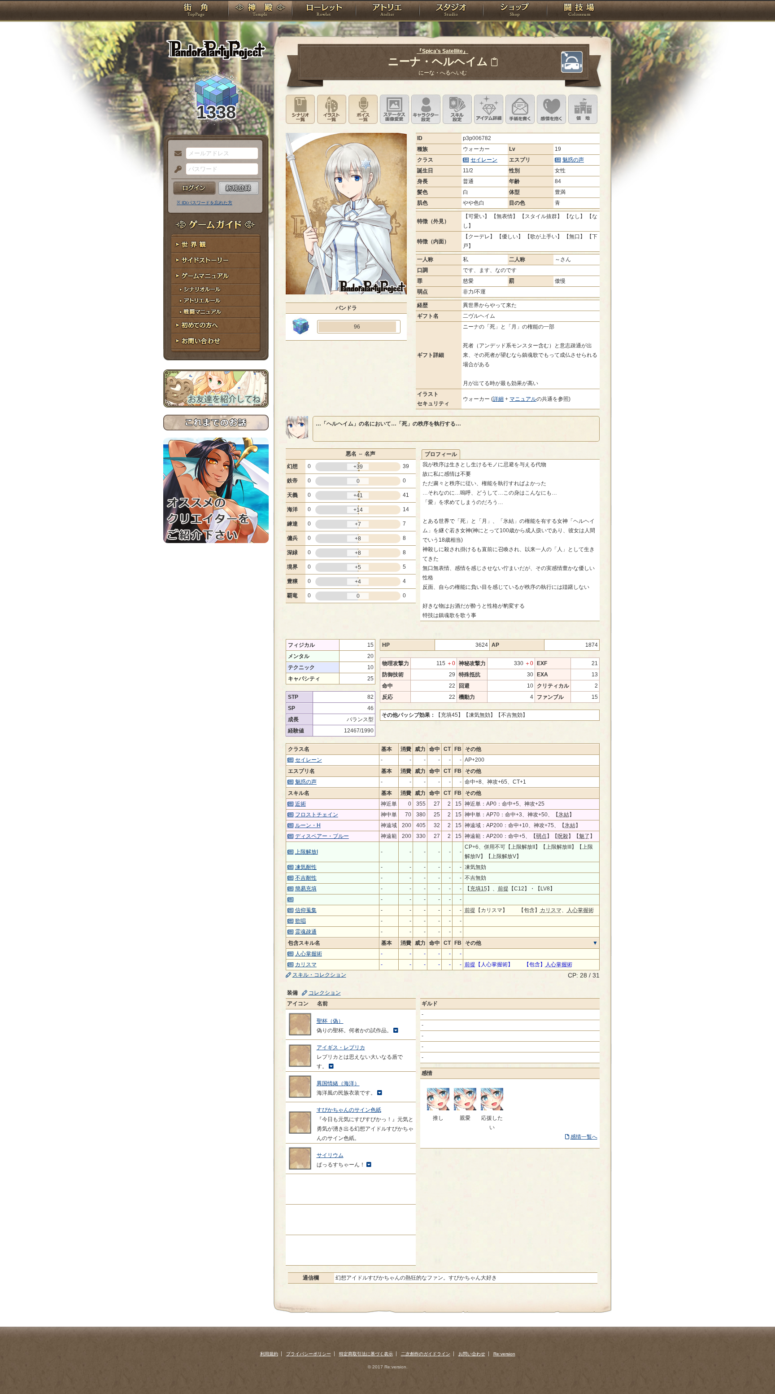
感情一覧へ (583, 1137)
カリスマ (306, 964)
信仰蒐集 (306, 910)
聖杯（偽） (330, 1021)
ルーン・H (308, 825)
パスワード (176, 169)
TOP (195, 11)
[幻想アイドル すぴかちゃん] (438, 1108)
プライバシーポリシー (308, 1353)
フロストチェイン (316, 814)
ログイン (194, 188)
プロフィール (441, 454)
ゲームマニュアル (216, 276)
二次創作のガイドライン (425, 1353)
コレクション (325, 993)
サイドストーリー (216, 260)
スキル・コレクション (319, 975)
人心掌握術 (308, 954)
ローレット (324, 11)
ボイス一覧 (363, 109)
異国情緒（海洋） (338, 1083)
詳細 (498, 399)
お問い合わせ (216, 341)
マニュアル (522, 399)
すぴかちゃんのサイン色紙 (349, 1110)
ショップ (515, 11)
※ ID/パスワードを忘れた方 (204, 202)
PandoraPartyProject (216, 49)
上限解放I (306, 852)
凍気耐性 (306, 867)
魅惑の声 (573, 160)
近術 (300, 804)
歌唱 (300, 921)
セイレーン (483, 160)
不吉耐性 (306, 878)
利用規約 (269, 1353)
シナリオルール (216, 289)
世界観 (216, 245)
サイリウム (330, 1155)
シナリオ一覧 (300, 109)
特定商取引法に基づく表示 (366, 1353)
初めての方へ (216, 325)
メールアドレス (176, 154)
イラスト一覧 (331, 109)
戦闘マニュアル (216, 312)
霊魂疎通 (306, 932)
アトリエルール (216, 301)
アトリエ (387, 11)
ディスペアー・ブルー (322, 836)
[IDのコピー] (494, 61)
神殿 (260, 11)
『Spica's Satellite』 (442, 51)
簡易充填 (306, 888)
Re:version (504, 1353)
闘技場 (579, 11)
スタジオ (451, 11)
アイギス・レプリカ (341, 1047)
